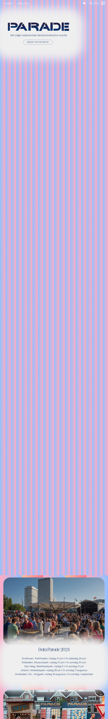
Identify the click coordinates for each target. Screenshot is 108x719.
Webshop (23, 3)
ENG (96, 3)
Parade (8, 3)
